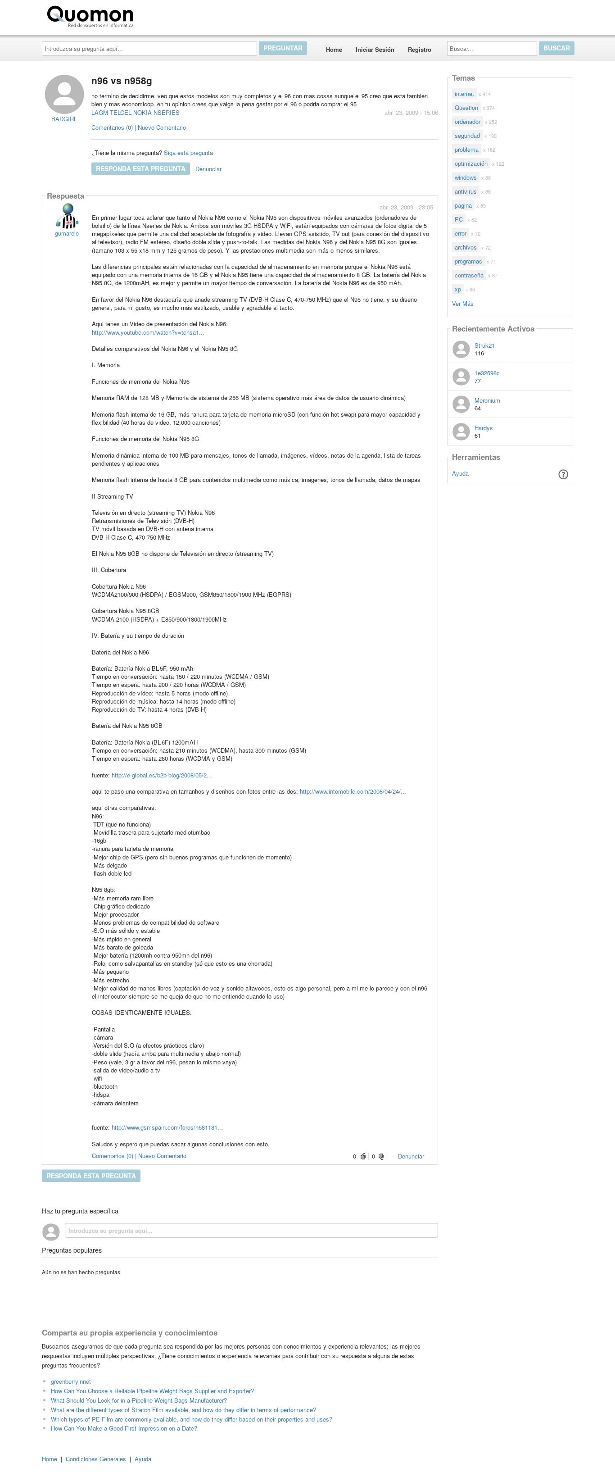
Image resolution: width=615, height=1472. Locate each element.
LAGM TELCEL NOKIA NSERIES (135, 112)
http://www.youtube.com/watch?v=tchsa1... (148, 332)
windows (466, 177)
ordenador (467, 121)
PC (459, 219)
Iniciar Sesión (375, 49)
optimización (471, 163)
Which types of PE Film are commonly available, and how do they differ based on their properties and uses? (191, 1419)
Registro (419, 49)
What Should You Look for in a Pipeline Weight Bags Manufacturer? (139, 1400)
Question (466, 107)
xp (458, 289)
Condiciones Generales (96, 1458)
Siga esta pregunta (188, 152)
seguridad (467, 135)
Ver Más (463, 303)
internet (464, 93)
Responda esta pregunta (140, 168)
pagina (463, 205)
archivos (466, 247)
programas (468, 261)
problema (467, 149)
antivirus (466, 191)
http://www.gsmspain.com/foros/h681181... (167, 1127)
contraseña (469, 275)
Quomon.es (165, 15)
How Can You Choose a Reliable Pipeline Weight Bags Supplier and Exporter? (152, 1390)
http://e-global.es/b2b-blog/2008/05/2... (162, 775)
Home (334, 49)
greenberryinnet (71, 1381)
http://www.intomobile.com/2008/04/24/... (353, 791)
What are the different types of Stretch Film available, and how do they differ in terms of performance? (183, 1409)
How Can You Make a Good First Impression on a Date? (124, 1428)
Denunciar (208, 168)
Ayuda (460, 473)
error (460, 233)
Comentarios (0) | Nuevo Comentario (138, 127)
